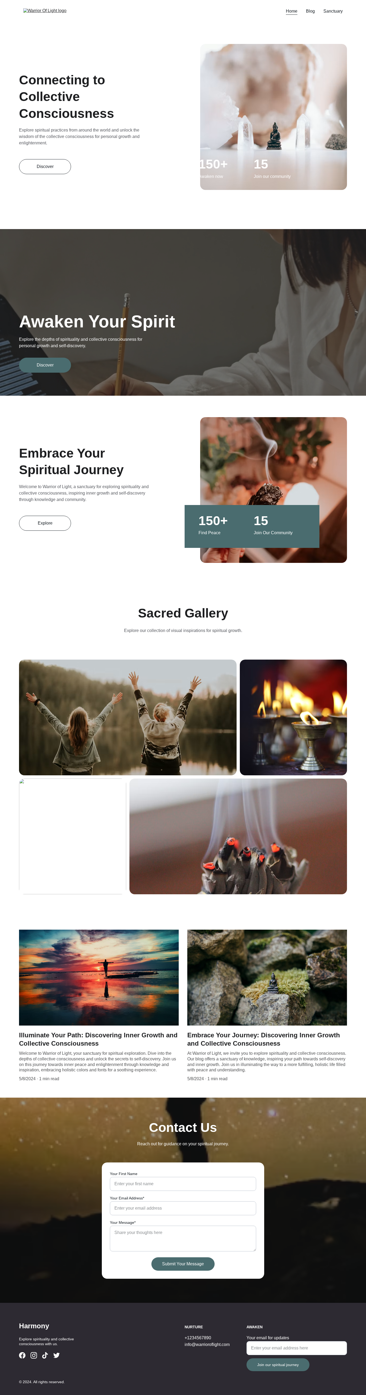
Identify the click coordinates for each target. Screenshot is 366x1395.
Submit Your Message (183, 1264)
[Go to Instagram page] (34, 1355)
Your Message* (123, 1222)
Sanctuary (333, 11)
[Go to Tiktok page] (45, 1355)
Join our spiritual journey (278, 1365)
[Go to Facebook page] (22, 1355)
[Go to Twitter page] (56, 1355)
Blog (310, 11)
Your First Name (123, 1174)
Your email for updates (268, 1338)
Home (291, 11)
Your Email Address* (127, 1198)
